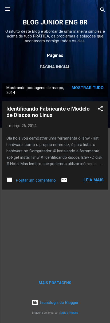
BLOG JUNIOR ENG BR (55, 22)
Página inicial (55, 67)
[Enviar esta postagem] (64, 182)
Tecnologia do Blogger (58, 302)
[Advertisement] (55, 231)
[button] (100, 110)
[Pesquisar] (102, 11)
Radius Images (68, 312)
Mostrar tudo (88, 87)
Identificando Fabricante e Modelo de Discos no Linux (48, 112)
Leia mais (94, 180)
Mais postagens (55, 283)
